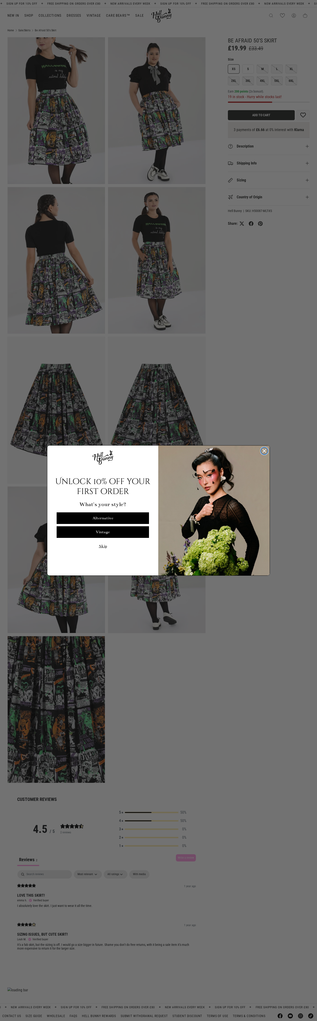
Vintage (103, 532)
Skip (103, 546)
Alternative (103, 518)
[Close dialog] (264, 451)
